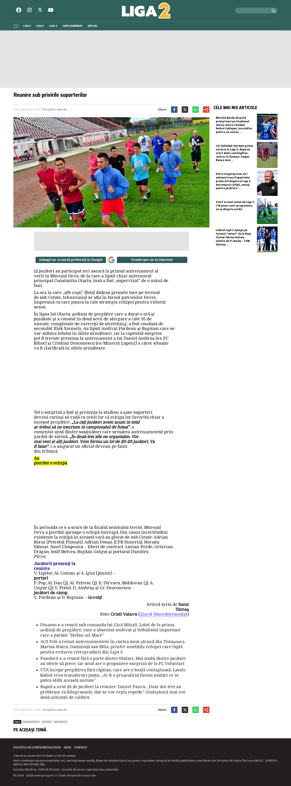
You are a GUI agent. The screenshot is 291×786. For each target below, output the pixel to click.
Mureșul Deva (31, 721)
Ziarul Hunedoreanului (163, 614)
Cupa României (72, 26)
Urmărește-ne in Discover (152, 260)
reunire (47, 721)
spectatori (60, 721)
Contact (80, 747)
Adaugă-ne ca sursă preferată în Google (71, 260)
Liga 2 (27, 26)
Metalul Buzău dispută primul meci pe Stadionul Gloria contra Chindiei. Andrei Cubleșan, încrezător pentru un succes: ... (234, 124)
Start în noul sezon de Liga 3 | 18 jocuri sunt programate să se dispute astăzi (235, 205)
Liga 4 (53, 26)
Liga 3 (40, 26)
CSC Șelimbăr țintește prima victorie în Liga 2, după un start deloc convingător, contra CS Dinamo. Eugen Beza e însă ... (234, 152)
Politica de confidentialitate (37, 747)
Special (93, 26)
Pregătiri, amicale (55, 109)
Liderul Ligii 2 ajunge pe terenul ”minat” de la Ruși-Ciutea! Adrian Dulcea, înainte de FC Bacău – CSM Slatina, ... (234, 237)
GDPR (67, 747)
